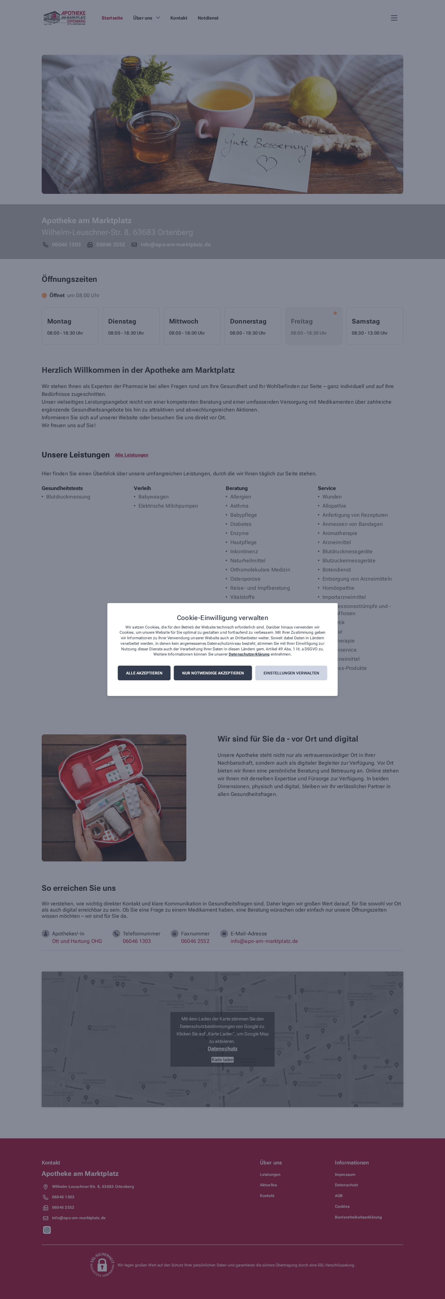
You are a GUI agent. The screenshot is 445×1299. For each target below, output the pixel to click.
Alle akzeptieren (144, 673)
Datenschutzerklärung (249, 654)
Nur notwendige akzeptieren (213, 673)
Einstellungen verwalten (291, 673)
